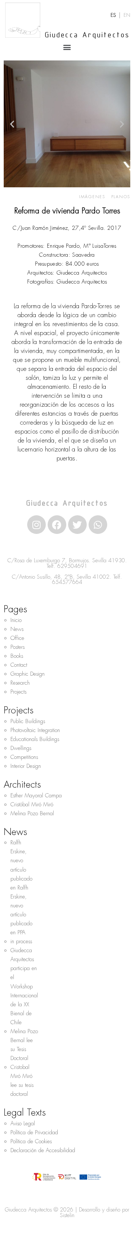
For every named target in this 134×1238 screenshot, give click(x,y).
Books (16, 656)
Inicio (16, 620)
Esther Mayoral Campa (36, 795)
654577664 (67, 582)
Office (17, 638)
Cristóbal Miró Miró (31, 804)
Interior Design (25, 766)
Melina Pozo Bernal (32, 813)
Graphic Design (27, 673)
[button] (67, 47)
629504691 (72, 566)
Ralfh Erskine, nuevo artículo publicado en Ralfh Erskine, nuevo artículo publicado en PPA (21, 887)
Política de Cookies (31, 1141)
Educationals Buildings (34, 739)
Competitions (24, 757)
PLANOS (121, 196)
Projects (18, 691)
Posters (17, 647)
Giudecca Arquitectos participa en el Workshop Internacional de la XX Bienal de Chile (24, 986)
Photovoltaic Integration (35, 730)
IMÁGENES (92, 196)
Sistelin (67, 1215)
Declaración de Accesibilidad (42, 1150)
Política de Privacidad (34, 1132)
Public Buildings (27, 721)
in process (21, 941)
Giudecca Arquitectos (87, 35)
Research (20, 682)
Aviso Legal (22, 1123)
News (16, 629)
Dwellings (20, 748)
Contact (18, 665)
